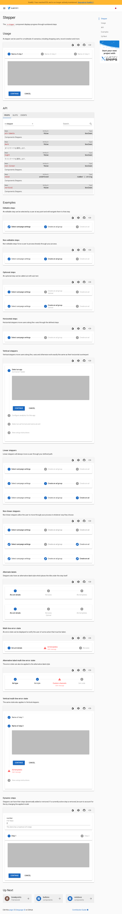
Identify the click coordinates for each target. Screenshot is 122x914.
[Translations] (115, 8)
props (7, 115)
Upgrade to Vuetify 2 (85, 2)
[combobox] (19, 123)
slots (15, 115)
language (19, 910)
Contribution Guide (79, 910)
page (11, 910)
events (24, 115)
